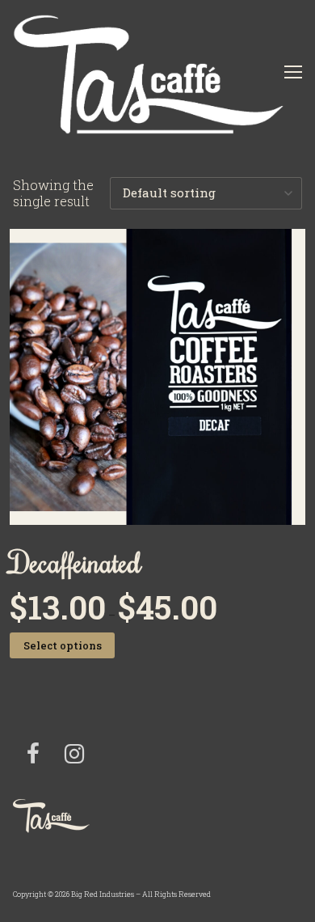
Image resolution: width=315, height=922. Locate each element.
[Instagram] (73, 754)
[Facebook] (33, 754)
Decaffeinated (75, 561)
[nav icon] (293, 72)
